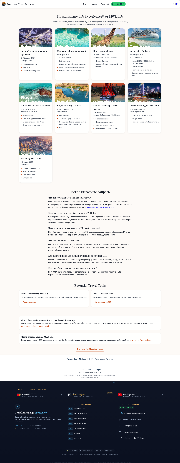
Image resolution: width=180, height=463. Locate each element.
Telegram (98, 370)
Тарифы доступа (90, 428)
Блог (85, 4)
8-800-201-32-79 (90, 367)
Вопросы (90, 438)
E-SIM (91, 359)
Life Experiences (90, 418)
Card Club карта (90, 423)
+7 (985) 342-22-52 (86, 370)
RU (173, 4)
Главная (70, 359)
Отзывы (90, 433)
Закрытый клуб (90, 408)
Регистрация (100, 359)
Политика (109, 359)
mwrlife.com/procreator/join (141, 340)
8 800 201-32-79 (118, 4)
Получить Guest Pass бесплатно (90, 349)
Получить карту (29, 302)
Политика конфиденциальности (90, 454)
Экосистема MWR (90, 413)
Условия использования (110, 454)
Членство (93, 4)
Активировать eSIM (103, 302)
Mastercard (105, 4)
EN (177, 4)
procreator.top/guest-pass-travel (100, 207)
